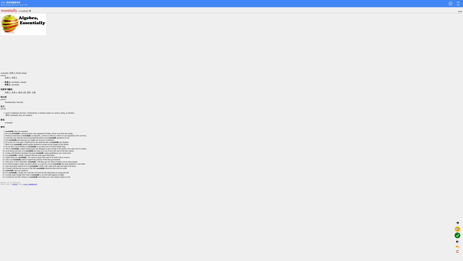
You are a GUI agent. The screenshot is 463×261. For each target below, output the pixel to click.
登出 (458, 5)
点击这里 (14, 184)
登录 (450, 5)
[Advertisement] (231, 54)
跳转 (458, 2)
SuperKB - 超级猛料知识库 (30, 184)
